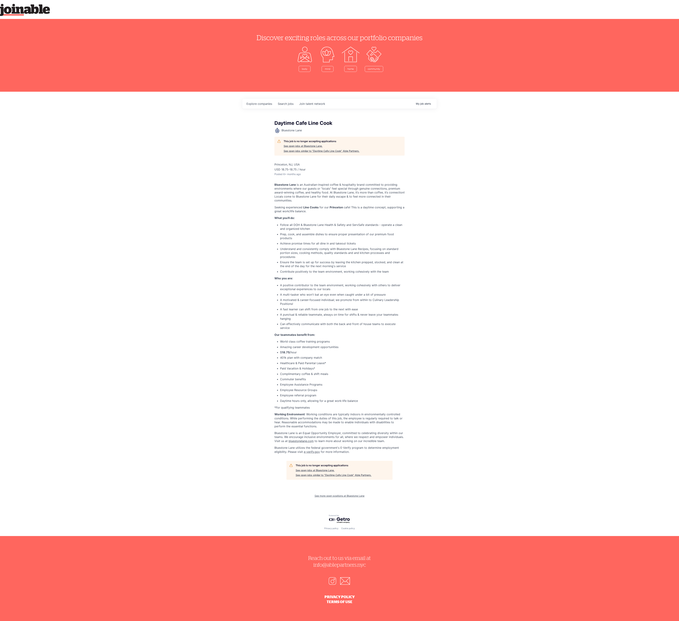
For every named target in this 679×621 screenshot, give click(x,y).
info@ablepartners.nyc (339, 565)
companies (259, 104)
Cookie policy (348, 528)
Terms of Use (339, 602)
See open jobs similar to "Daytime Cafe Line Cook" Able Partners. (321, 150)
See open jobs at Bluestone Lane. (303, 145)
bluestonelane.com (301, 441)
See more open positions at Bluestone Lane (339, 495)
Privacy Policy (339, 597)
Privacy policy (331, 528)
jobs (286, 104)
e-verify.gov (312, 452)
